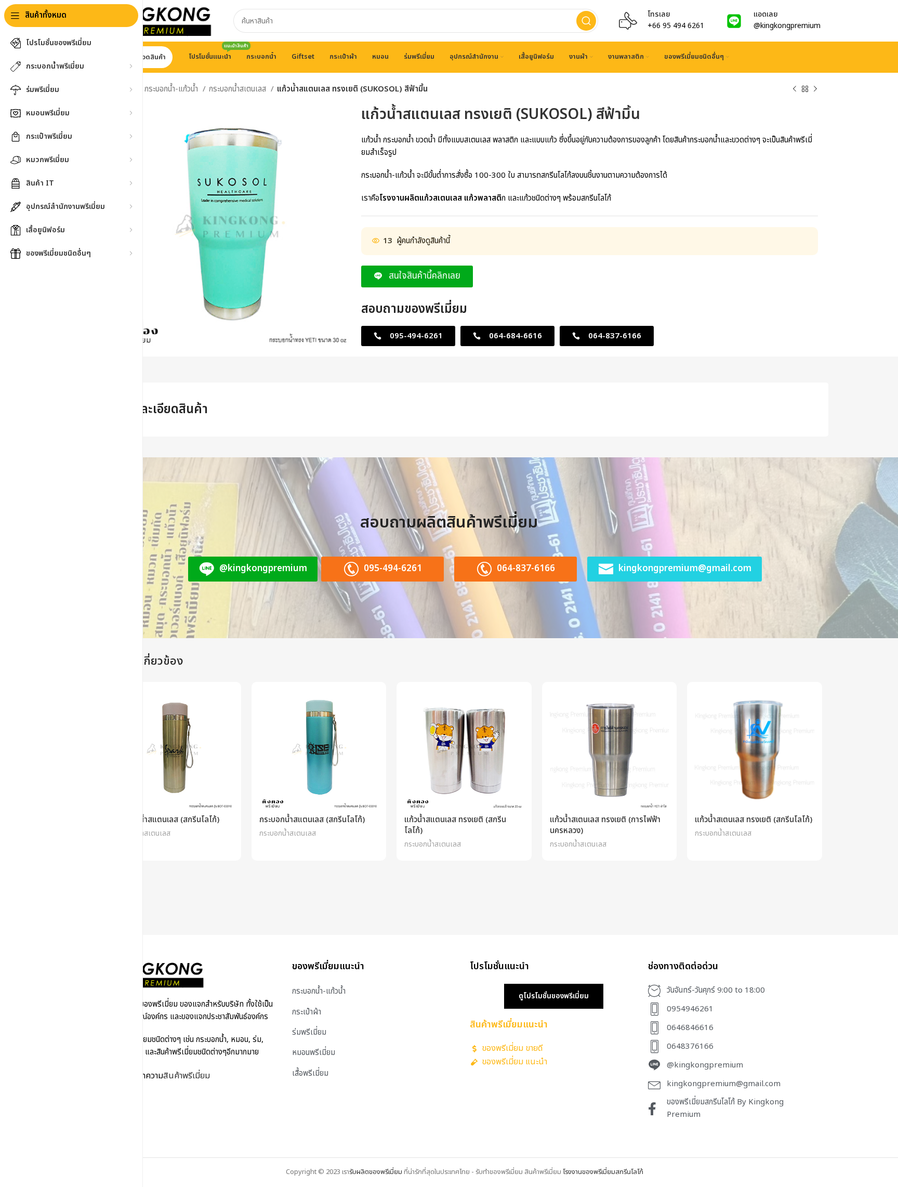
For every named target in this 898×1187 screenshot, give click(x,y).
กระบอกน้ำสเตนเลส (238, 89)
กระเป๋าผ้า (306, 1012)
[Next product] (815, 89)
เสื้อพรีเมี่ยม (310, 1073)
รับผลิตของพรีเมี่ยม (375, 1172)
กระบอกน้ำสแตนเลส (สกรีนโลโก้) (166, 820)
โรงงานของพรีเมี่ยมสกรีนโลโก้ (603, 1172)
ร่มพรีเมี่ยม (309, 1032)
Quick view (226, 706)
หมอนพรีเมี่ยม (313, 1053)
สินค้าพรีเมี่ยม (186, 1075)
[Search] (586, 21)
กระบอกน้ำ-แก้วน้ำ (172, 89)
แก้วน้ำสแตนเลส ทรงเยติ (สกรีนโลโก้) (455, 825)
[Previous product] (794, 89)
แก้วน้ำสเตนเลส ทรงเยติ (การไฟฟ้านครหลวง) (605, 825)
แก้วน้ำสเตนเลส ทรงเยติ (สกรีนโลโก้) (753, 820)
